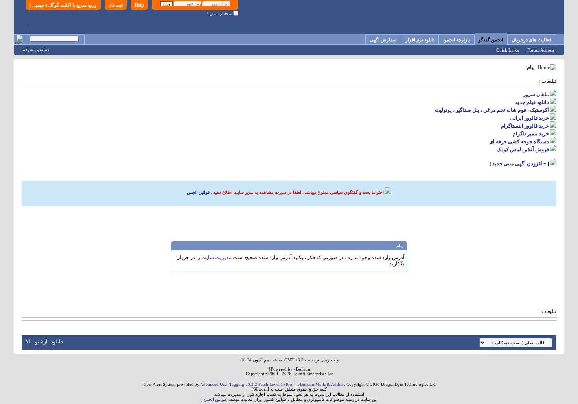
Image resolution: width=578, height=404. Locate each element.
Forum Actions (540, 50)
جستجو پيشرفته (36, 49)
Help (139, 5)
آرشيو (41, 342)
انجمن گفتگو (491, 40)
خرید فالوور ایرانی (529, 118)
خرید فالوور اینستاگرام (525, 126)
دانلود (57, 342)
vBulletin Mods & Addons (321, 384)
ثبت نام (116, 5)
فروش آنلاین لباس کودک (523, 149)
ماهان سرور (536, 94)
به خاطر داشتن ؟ (220, 14)
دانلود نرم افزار (419, 40)
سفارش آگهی (383, 40)
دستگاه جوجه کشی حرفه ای (519, 142)
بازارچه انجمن (456, 40)
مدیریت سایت (216, 257)
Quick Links (507, 50)
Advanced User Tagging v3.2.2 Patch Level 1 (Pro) (247, 384)
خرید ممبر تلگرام (531, 134)
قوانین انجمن (198, 192)
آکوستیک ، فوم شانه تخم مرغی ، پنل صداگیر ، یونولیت (492, 110)
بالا (29, 342)
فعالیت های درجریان (532, 40)
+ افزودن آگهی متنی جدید (519, 164)
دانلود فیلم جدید (532, 102)
